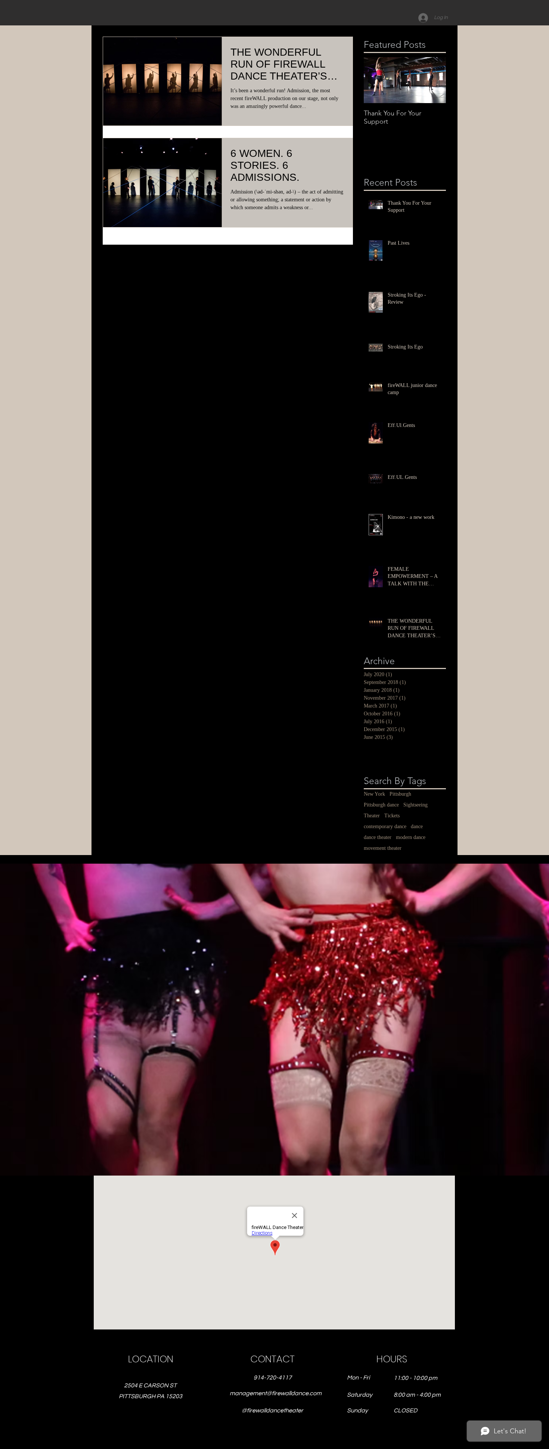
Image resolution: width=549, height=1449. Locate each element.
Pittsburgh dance (381, 805)
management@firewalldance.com (276, 1393)
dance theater (377, 837)
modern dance (410, 837)
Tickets (392, 815)
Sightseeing (415, 805)
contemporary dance (385, 826)
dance (417, 826)
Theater (372, 815)
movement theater (382, 848)
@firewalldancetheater (272, 1411)
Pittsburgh (400, 794)
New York (374, 794)
